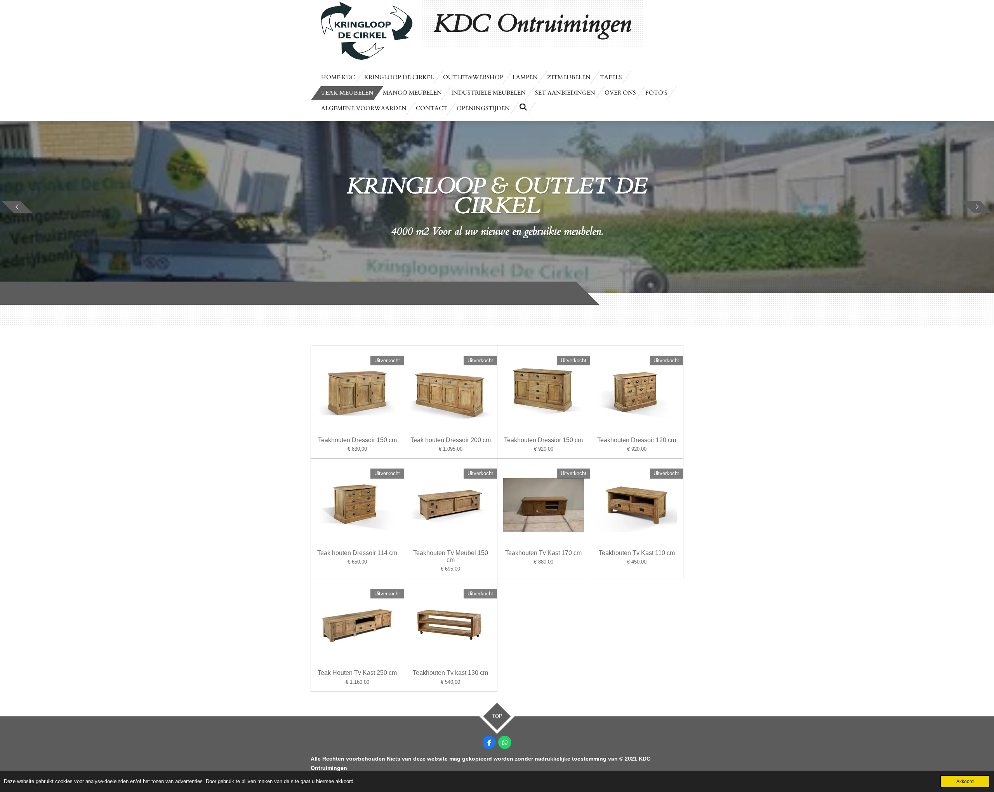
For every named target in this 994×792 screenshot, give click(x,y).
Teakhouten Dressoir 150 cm (357, 440)
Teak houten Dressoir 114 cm (357, 553)
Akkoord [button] (965, 781)
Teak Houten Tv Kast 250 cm (357, 672)
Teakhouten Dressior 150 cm (543, 440)
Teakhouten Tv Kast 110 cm (637, 553)
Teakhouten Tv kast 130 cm (450, 672)
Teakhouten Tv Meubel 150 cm (450, 556)
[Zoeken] (523, 107)
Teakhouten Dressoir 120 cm (636, 440)
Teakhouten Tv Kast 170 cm (543, 553)
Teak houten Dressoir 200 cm (450, 440)
